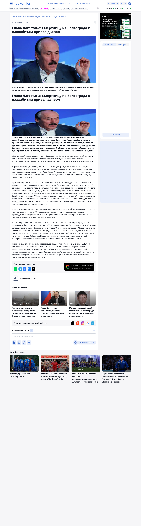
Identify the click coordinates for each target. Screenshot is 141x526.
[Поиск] (129, 3)
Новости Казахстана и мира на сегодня (26, 17)
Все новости (46, 17)
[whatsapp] (15, 269)
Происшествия (79, 3)
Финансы (62, 3)
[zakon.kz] (23, 3)
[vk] (29, 269)
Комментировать (87, 342)
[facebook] (25, 269)
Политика (49, 3)
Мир (56, 3)
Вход (94, 330)
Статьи (70, 3)
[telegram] (20, 269)
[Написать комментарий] (54, 336)
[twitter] (34, 269)
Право (88, 3)
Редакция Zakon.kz (59, 17)
